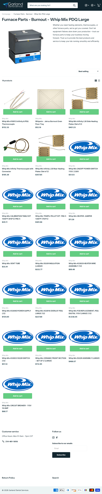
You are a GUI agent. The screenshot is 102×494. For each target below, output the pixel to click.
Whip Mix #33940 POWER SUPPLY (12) (16, 312)
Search (55, 478)
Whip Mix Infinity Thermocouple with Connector (17, 170)
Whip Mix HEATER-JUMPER (80, 216)
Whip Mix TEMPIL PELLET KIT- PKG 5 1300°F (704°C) (50, 217)
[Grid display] (96, 80)
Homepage (6, 14)
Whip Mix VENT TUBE (11, 263)
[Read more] (87, 5)
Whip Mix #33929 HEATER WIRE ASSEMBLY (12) (82, 264)
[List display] (99, 80)
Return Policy (8, 478)
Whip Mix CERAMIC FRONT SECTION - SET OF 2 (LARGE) (50, 359)
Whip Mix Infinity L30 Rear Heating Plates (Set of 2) (49, 170)
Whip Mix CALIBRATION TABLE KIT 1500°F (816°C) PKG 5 (16, 217)
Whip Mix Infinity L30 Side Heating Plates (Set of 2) (83, 122)
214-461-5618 (11, 441)
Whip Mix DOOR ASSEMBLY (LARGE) (84, 358)
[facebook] (56, 437)
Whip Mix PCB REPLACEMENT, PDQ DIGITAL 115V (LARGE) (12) (84, 312)
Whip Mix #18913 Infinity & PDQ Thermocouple (15, 122)
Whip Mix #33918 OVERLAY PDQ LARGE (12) (49, 312)
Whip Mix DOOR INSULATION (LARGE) (47, 264)
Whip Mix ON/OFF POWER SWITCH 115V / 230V (83, 170)
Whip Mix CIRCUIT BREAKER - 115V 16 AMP (16, 406)
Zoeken (74, 5)
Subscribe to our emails (62, 443)
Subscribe (61, 455)
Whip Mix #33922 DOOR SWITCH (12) (16, 359)
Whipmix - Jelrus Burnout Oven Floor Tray (48, 122)
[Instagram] (53, 437)
